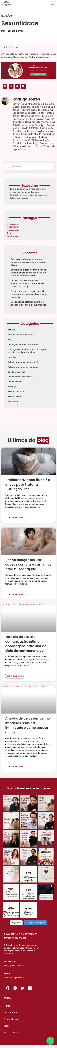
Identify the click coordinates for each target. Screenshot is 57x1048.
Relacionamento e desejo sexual (23, 367)
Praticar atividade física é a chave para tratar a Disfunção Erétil (27, 484)
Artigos (11, 330)
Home (7, 1006)
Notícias (12, 357)
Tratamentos (13, 227)
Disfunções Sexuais (39, 57)
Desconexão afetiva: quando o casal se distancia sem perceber (28, 303)
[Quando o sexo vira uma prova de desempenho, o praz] (11, 820)
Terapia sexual (15, 396)
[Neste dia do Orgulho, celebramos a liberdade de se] (46, 856)
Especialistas (13, 230)
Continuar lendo (15, 517)
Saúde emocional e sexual (20, 377)
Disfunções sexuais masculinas (23, 344)
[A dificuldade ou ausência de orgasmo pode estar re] (11, 803)
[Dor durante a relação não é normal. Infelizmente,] (28, 838)
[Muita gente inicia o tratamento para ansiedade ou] (28, 874)
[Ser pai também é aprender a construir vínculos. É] (46, 803)
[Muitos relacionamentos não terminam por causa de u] (28, 803)
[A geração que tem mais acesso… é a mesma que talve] (11, 910)
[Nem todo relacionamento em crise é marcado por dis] (11, 838)
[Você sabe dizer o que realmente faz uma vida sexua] (46, 820)
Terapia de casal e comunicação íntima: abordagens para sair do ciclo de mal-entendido (28, 272)
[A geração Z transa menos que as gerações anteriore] (46, 892)
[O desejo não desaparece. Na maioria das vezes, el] (46, 838)
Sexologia (12, 386)
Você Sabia (13, 401)
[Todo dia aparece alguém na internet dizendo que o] (28, 892)
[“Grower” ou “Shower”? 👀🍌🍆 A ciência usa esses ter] (28, 910)
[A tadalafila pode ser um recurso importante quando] (28, 820)
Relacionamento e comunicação (23, 362)
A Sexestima (12, 224)
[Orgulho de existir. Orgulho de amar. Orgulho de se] (11, 874)
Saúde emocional (16, 372)
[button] (50, 1041)
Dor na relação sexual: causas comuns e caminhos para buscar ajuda (28, 262)
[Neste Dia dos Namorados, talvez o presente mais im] (46, 874)
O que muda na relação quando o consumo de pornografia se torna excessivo (29, 294)
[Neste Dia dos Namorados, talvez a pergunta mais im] (11, 892)
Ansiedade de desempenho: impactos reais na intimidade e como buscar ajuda (27, 283)
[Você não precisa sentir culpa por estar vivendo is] (11, 856)
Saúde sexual (14, 382)
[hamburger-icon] (53, 3)
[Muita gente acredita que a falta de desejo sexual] (28, 856)
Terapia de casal (16, 391)
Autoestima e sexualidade (20, 334)
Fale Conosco (13, 236)
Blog (9, 233)
